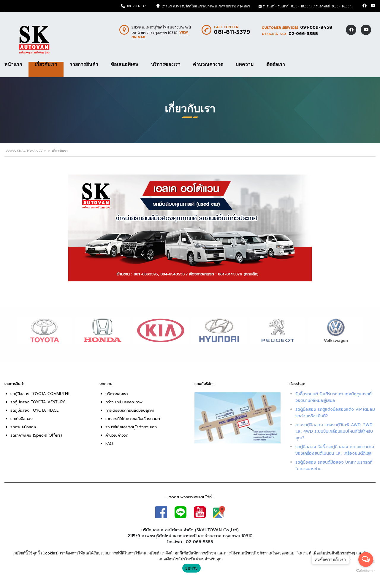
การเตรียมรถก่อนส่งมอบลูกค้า (129, 410)
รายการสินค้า (84, 64)
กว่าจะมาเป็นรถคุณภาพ (123, 402)
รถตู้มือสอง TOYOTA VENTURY (37, 402)
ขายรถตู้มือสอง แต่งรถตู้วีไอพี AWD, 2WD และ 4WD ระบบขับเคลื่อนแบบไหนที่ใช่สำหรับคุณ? (334, 431)
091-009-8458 (316, 27)
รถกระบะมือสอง (23, 427)
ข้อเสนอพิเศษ (125, 64)
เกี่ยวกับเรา (46, 64)
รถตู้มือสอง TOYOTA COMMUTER (39, 394)
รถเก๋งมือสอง (21, 418)
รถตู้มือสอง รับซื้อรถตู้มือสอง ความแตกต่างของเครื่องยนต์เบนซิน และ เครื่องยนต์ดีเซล (334, 450)
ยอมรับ (191, 568)
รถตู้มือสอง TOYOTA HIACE (35, 410)
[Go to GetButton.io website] (365, 571)
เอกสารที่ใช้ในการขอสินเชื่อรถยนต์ (132, 418)
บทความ (245, 64)
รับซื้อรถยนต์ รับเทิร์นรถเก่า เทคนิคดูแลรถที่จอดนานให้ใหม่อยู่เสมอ (333, 397)
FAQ (109, 443)
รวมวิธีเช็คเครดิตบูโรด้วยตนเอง (131, 427)
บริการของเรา (165, 64)
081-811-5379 (137, 6)
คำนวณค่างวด (208, 64)
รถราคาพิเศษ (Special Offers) (36, 435)
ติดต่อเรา (275, 64)
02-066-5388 (303, 33)
